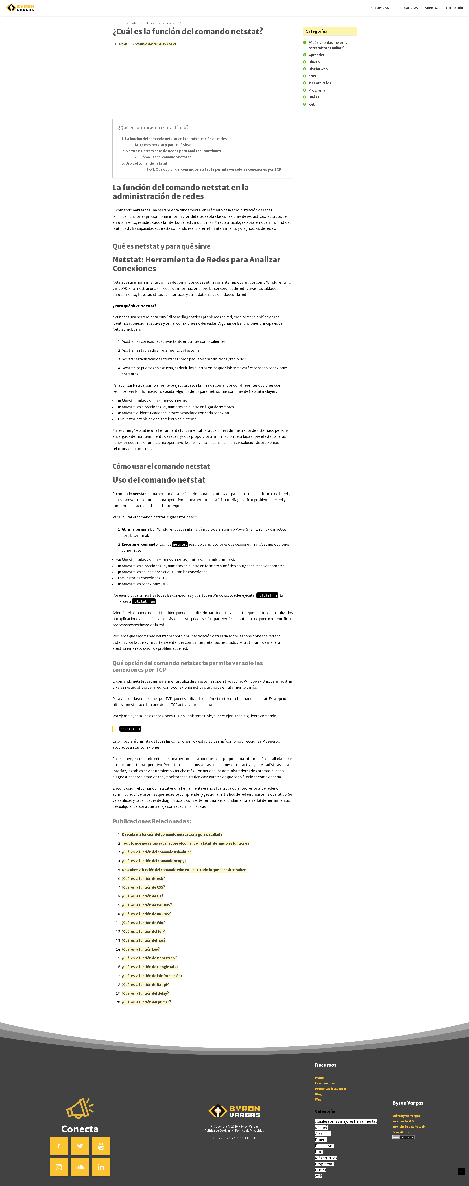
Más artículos (326, 1158)
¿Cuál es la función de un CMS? (146, 914)
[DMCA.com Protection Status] (403, 1138)
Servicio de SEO (403, 1121)
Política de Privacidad (249, 1130)
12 (255, 1138)
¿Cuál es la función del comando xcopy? (154, 861)
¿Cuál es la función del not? (144, 940)
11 (252, 1138)
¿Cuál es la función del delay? (145, 993)
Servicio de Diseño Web (408, 1127)
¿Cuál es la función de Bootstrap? (149, 958)
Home (125, 23)
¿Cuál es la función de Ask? (143, 878)
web (133, 23)
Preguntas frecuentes (330, 1088)
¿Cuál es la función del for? (143, 931)
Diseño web (324, 1146)
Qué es (320, 1170)
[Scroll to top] (461, 1171)
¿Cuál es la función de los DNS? (147, 905)
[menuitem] (382, 8)
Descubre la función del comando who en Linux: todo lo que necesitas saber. (184, 870)
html (319, 1152)
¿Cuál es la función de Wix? (143, 923)
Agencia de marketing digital (156, 43)
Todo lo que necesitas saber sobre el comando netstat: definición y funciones (185, 843)
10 (248, 1138)
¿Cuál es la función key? (141, 949)
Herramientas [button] (407, 8)
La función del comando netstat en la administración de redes (176, 139)
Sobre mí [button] (432, 8)
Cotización (454, 8)
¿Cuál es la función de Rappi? (145, 984)
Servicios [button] (382, 8)
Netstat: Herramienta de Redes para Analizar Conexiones (173, 151)
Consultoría (400, 1132)
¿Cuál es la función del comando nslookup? (157, 852)
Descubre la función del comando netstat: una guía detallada (172, 834)
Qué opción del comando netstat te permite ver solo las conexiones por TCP (218, 169)
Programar (324, 1164)
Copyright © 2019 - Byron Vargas (236, 1126)
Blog (318, 1094)
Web (318, 1099)
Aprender (323, 1133)
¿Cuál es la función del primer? (146, 1002)
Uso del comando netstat (146, 163)
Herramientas (325, 1083)
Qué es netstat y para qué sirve (165, 145)
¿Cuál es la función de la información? (152, 976)
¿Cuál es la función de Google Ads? (150, 967)
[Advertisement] (202, 76)
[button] (59, 1146)
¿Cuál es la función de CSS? (143, 887)
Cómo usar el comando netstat (165, 157)
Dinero (321, 1139)
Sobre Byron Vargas (406, 1116)
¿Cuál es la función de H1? (142, 896)
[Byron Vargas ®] (20, 7)
